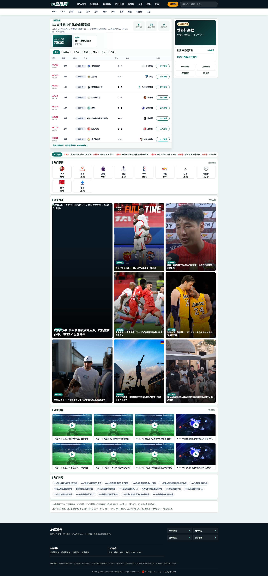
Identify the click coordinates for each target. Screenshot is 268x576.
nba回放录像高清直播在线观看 (144, 483)
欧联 (130, 11)
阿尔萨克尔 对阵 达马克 (163, 154)
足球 (103, 52)
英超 (71, 11)
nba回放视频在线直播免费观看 (65, 483)
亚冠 (148, 11)
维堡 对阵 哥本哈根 (189, 154)
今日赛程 (173, 4)
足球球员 (85, 552)
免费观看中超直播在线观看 (152, 489)
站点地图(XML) (169, 571)
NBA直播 (81, 4)
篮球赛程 (107, 4)
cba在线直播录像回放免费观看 (116, 483)
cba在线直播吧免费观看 (106, 489)
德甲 (105, 11)
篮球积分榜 (65, 552)
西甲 (88, 11)
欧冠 (80, 11)
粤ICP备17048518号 (153, 571)
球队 (149, 4)
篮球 (112, 52)
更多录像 (212, 410)
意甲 (96, 11)
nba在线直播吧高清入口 (194, 489)
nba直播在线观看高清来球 (108, 494)
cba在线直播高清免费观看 (163, 494)
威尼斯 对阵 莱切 (103, 154)
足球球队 (76, 552)
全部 (56, 52)
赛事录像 (198, 537)
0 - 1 (120, 66)
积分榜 (131, 4)
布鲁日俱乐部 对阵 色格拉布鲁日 (131, 154)
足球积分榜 (54, 552)
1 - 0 (120, 87)
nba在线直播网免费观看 (63, 494)
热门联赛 (119, 4)
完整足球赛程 (58, 145)
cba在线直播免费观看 (199, 483)
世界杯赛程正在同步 (187, 57)
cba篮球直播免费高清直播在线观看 (136, 494)
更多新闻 (212, 200)
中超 (121, 11)
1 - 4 (120, 118)
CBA (63, 11)
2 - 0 (120, 129)
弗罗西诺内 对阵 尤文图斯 (77, 154)
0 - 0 (120, 97)
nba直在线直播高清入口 (128, 489)
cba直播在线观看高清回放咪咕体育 (173, 483)
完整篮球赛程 (70, 145)
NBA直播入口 (82, 145)
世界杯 (139, 11)
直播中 (66, 52)
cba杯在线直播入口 (173, 489)
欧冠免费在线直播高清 (84, 489)
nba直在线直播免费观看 (63, 489)
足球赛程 (94, 4)
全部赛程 (212, 162)
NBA (54, 11)
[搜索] (215, 4)
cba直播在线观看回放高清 (91, 483)
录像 (140, 4)
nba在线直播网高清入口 (85, 494)
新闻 (157, 4)
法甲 (113, 11)
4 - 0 (120, 108)
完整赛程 (210, 50)
